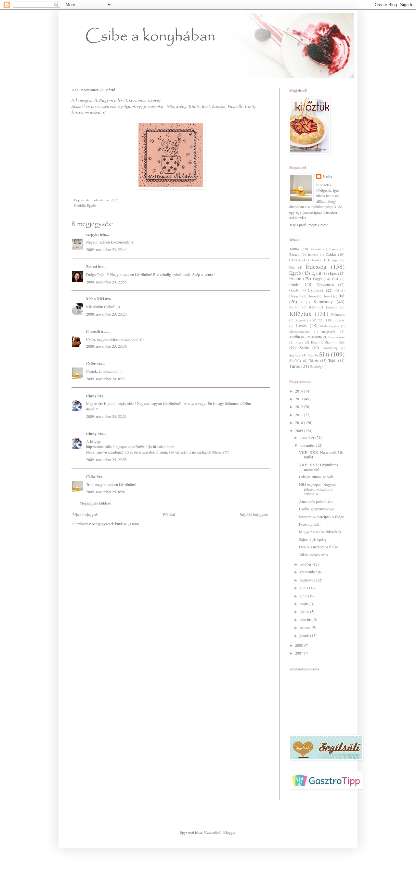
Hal (336, 290)
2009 (299, 430)
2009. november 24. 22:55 (106, 459)
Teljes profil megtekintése (308, 224)
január (305, 635)
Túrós (294, 366)
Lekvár (339, 320)
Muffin (294, 336)
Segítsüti (295, 355)
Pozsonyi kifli (309, 524)
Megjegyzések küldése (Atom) (115, 523)
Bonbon (313, 255)
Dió (291, 267)
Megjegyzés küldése (95, 503)
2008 (299, 645)
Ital (341, 296)
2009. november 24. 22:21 (106, 416)
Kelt (312, 306)
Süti (324, 354)
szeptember (309, 571)
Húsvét (327, 296)
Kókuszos (337, 314)
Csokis (294, 259)
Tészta (313, 360)
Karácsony (323, 301)
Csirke (331, 254)
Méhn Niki (95, 299)
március (306, 619)
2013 (299, 398)
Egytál (316, 273)
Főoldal (169, 514)
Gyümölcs (316, 290)
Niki (76, 100)
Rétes (314, 342)
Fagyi (317, 278)
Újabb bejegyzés (85, 514)
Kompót (300, 320)
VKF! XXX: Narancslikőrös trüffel (321, 454)
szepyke (92, 234)
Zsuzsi (91, 266)
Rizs (328, 342)
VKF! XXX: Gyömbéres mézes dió (318, 467)
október (306, 564)
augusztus (308, 579)
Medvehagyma (329, 326)
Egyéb (91, 205)
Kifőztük (300, 313)
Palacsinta (314, 336)
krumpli (318, 319)
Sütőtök (295, 360)
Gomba (294, 290)
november (308, 445)
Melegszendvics (299, 332)
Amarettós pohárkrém (315, 501)
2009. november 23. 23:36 (106, 346)
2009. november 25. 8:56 (105, 491)
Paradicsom (336, 337)
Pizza (299, 342)
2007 (299, 653)
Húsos (311, 296)
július (304, 587)
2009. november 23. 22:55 (106, 281)
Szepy (181, 106)
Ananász (316, 249)
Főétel (295, 284)
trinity (91, 396)
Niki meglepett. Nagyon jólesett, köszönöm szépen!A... (317, 489)
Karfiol (294, 307)
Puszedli (235, 106)
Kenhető (331, 307)
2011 (299, 414)
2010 (299, 422)
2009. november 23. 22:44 (106, 249)
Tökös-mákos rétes (313, 554)
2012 (299, 406)
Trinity (194, 106)
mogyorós (328, 331)
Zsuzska (219, 106)
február (306, 627)
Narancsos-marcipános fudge (321, 516)
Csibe (91, 363)
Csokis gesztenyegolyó (316, 508)
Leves (301, 325)
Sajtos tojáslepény (313, 539)
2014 (299, 390)
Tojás (332, 360)
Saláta (304, 347)
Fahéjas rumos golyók (316, 476)
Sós (310, 355)
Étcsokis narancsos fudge (318, 546)
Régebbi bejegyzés (254, 514)
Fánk (335, 279)
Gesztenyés (325, 284)
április (305, 611)
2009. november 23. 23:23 (106, 314)
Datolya (316, 260)
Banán (333, 249)
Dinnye (333, 260)
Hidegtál (295, 296)
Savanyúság (330, 348)
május (305, 603)
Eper (333, 273)
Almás (294, 248)
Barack (294, 254)
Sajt (341, 341)
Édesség (316, 266)
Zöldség (315, 366)
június (305, 595)
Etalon (295, 278)
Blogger (229, 832)
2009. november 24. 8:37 (105, 378)
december (307, 437)
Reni (206, 106)
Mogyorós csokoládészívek (320, 531)
